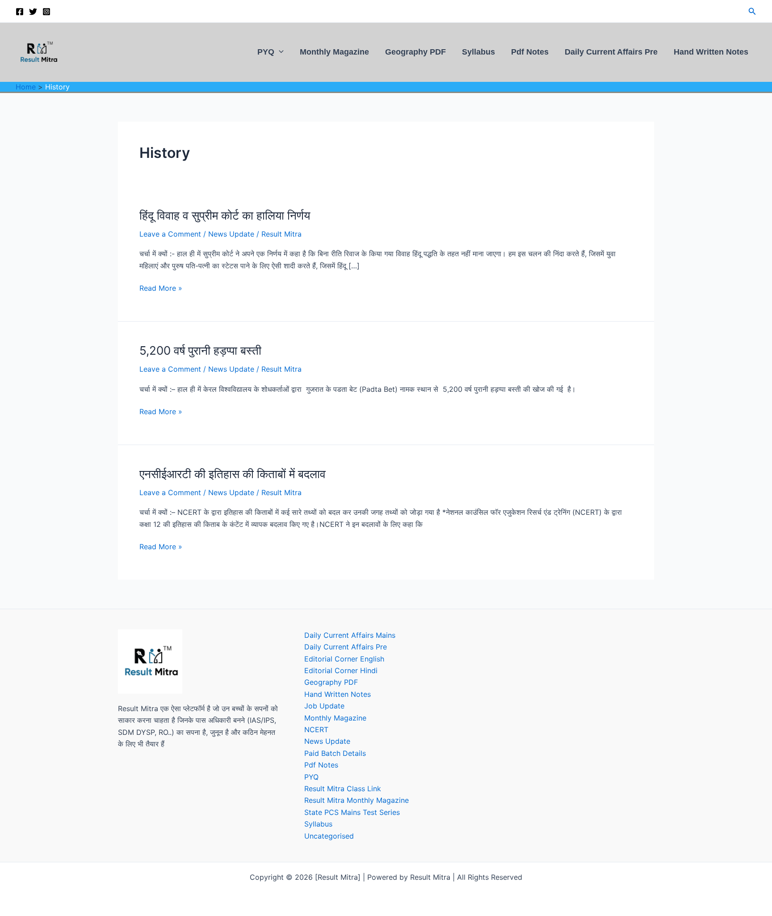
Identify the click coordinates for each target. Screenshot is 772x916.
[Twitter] (33, 12)
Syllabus (478, 51)
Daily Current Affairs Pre (611, 51)
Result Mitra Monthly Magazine (356, 800)
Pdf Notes (530, 51)
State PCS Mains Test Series (352, 812)
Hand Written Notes (711, 51)
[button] (752, 11)
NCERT (316, 729)
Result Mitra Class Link (342, 788)
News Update (231, 233)
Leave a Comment (170, 233)
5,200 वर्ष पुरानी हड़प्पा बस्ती (200, 350)
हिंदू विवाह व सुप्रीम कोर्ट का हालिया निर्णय (224, 215)
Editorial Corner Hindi (341, 670)
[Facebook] (20, 12)
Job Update (324, 705)
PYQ (265, 51)
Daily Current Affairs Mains (349, 635)
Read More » (160, 288)
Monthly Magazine (334, 51)
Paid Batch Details (335, 753)
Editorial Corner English (344, 658)
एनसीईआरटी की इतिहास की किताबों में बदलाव (232, 474)
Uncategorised (329, 835)
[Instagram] (46, 12)
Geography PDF (415, 51)
